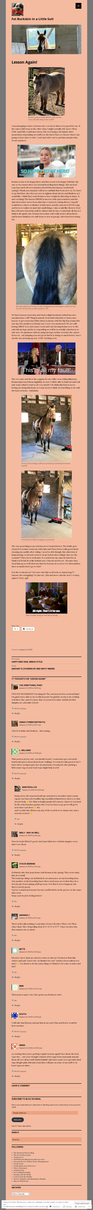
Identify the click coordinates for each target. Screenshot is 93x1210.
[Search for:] (46, 1140)
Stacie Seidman (27, 863)
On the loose (18, 1164)
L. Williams (25, 750)
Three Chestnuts (20, 1168)
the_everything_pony (30, 685)
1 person (23, 708)
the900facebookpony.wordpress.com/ (29, 1159)
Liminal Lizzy (19, 1170)
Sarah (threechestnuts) (32, 722)
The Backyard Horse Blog (24, 1153)
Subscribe (17, 1120)
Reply (17, 713)
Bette (22, 949)
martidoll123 (29, 787)
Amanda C (24, 915)
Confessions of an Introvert (25, 1166)
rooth (22, 1014)
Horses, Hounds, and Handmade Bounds (30, 1179)
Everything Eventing (22, 1172)
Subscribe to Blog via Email (26, 1099)
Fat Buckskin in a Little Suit (33, 19)
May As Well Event (21, 1181)
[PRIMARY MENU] (78, 6)
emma (22, 1045)
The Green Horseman (22, 1155)
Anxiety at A (18, 1157)
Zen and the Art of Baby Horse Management (31, 1162)
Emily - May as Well (29, 832)
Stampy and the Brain (22, 1175)
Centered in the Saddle (23, 1177)
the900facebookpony (52, 187)
